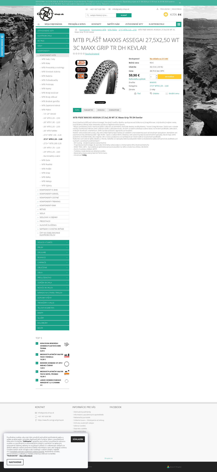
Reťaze (43, 209)
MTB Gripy (46, 173)
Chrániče (42, 262)
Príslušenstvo (44, 277)
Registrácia (176, 9)
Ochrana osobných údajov (84, 423)
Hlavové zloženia (48, 225)
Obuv (40, 272)
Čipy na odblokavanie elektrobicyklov (50, 234)
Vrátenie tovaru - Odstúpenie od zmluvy (89, 420)
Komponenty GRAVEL (49, 194)
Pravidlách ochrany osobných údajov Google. (27, 451)
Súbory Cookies (80, 426)
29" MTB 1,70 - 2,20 (52, 147)
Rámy (40, 46)
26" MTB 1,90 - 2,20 (52, 122)
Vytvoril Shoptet (175, 467)
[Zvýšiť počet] (156, 75)
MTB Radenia (47, 76)
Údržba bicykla (45, 282)
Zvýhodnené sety (134, 24)
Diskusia (101, 110)
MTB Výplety (47, 185)
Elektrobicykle (156, 24)
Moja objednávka (53, 24)
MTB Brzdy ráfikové (49, 97)
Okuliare (42, 252)
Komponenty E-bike (49, 190)
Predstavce (45, 221)
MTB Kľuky (46, 63)
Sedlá (42, 213)
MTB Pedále (46, 168)
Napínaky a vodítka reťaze (52, 229)
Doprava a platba (80, 428)
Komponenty (43, 51)
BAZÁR (40, 328)
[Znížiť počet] (156, 78)
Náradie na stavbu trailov (50, 292)
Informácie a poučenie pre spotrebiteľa (88, 414)
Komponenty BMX (48, 205)
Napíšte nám (113, 24)
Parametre (88, 110)
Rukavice (42, 257)
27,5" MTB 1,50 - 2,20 (53, 135)
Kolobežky (43, 323)
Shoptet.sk (108, 458)
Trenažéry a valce (46, 302)
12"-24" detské (50, 114)
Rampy (40, 313)
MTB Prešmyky (48, 84)
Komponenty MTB (48, 55)
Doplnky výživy (44, 297)
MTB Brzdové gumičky (51, 101)
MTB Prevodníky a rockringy (53, 67)
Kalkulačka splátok (137, 79)
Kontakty (96, 24)
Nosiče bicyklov (45, 287)
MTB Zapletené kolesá (51, 105)
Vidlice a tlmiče (45, 242)
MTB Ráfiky (46, 177)
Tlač (139, 93)
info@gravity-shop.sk (46, 413)
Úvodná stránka (39, 24)
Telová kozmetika (46, 308)
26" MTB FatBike (50, 130)
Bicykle (41, 41)
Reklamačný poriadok (82, 417)
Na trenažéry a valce (52, 156)
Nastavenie (15, 462)
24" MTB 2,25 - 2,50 (52, 118)
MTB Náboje (47, 181)
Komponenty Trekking (50, 201)
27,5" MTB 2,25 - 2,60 (53, 139)
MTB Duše (46, 160)
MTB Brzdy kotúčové (50, 93)
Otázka (156, 93)
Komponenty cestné (49, 197)
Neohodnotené (92, 53)
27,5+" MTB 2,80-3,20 (52, 143)
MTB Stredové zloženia (51, 71)
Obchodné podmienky (82, 412)
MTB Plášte (46, 109)
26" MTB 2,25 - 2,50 (52, 126)
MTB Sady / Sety (48, 59)
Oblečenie (42, 267)
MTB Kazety (46, 88)
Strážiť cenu (174, 93)
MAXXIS (153, 82)
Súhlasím (78, 439)
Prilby (40, 247)
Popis (77, 110)
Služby (41, 318)
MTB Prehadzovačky (50, 80)
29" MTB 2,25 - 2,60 (52, 152)
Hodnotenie (114, 110)
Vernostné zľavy (80, 431)
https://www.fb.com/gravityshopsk (51, 420)
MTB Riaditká (47, 164)
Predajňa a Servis (77, 24)
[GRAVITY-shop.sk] (50, 14)
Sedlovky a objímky (49, 217)
